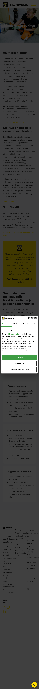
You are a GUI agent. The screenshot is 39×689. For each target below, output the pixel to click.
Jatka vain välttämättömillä (19, 369)
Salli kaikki (19, 358)
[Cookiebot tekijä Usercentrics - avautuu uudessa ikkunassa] (28, 318)
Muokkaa (18, 363)
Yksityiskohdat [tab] (18, 324)
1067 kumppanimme (14, 334)
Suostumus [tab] (6, 324)
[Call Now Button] (34, 685)
